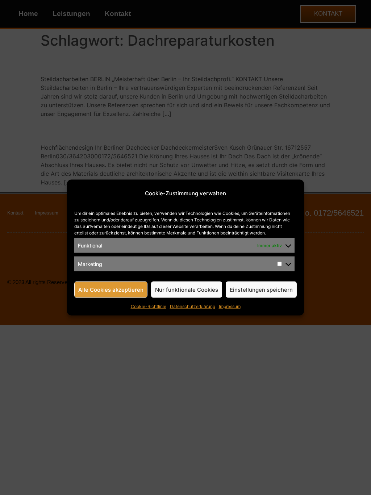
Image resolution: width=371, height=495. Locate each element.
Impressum (230, 306)
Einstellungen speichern (261, 289)
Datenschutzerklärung (192, 306)
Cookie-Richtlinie (148, 306)
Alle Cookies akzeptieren (110, 289)
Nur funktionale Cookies (186, 289)
